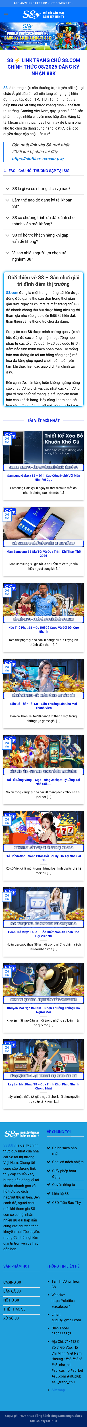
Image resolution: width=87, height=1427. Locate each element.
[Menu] (6, 14)
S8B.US (9, 1145)
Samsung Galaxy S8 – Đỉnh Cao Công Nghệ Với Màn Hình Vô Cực (43, 477)
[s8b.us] (43, 15)
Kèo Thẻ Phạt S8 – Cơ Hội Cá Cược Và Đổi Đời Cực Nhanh (43, 629)
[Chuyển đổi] (7, 189)
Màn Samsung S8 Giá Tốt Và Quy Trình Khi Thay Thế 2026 (43, 553)
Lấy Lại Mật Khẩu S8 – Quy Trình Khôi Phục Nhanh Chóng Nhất (43, 1086)
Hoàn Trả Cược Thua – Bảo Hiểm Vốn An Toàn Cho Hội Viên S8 (43, 934)
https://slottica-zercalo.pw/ (38, 158)
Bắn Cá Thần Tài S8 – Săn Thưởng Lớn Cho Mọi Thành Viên (43, 706)
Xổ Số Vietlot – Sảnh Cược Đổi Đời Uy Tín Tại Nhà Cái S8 (43, 858)
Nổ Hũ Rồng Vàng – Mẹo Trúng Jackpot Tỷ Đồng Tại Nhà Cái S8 (43, 782)
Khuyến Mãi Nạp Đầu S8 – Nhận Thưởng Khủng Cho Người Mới (43, 1010)
